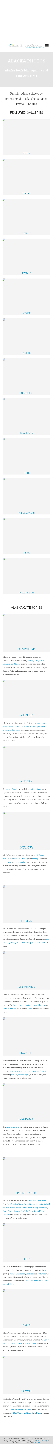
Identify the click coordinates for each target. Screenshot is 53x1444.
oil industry (39, 855)
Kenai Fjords (8, 1211)
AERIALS (26, 273)
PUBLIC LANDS (26, 1193)
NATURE (26, 1053)
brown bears (8, 726)
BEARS (26, 153)
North (47, 1270)
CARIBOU (26, 352)
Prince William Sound (32, 1281)
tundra (33, 1071)
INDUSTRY (26, 847)
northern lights (35, 789)
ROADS (26, 1325)
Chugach (41, 1005)
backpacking (39, 660)
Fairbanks (27, 1409)
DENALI (26, 233)
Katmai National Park (24, 1208)
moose (26, 726)
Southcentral (20, 1274)
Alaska (21, 1005)
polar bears (41, 723)
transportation (20, 862)
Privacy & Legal (42, 1440)
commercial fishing (20, 859)
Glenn (20, 1343)
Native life (21, 942)
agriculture (7, 862)
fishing (13, 942)
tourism (6, 859)
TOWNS (26, 1391)
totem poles (30, 942)
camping (31, 660)
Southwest (42, 1274)
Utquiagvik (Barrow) (25, 1413)
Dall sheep (33, 726)
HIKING (26, 472)
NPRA (27, 552)
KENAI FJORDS (26, 432)
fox (15, 726)
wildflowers (41, 1071)
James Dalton (31, 1343)
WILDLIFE (27, 715)
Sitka (15, 1413)
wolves (6, 730)
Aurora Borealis (12, 789)
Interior (12, 1274)
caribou (12, 730)
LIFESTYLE (26, 921)
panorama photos (12, 1127)
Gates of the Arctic (31, 1204)
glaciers (14, 1075)
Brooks (15, 1005)
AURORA (26, 193)
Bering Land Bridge (40, 1208)
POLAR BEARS (26, 592)
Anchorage (19, 1409)
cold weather (40, 942)
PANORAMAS (26, 1119)
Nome (38, 1413)
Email (37, 1442)
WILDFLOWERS (26, 512)
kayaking (6, 664)
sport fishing (16, 664)
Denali (30, 1009)
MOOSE (27, 313)
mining (35, 859)
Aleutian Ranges (31, 1005)
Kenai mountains (9, 1009)
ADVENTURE (26, 649)
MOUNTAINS (26, 987)
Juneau (11, 1409)
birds (18, 730)
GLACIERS (26, 392)
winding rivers (24, 1071)
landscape (14, 1071)
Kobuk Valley (19, 1211)
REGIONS (26, 1259)
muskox (20, 726)
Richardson (12, 1343)
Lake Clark (28, 1211)
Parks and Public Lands (37, 1201)
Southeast (30, 1274)
